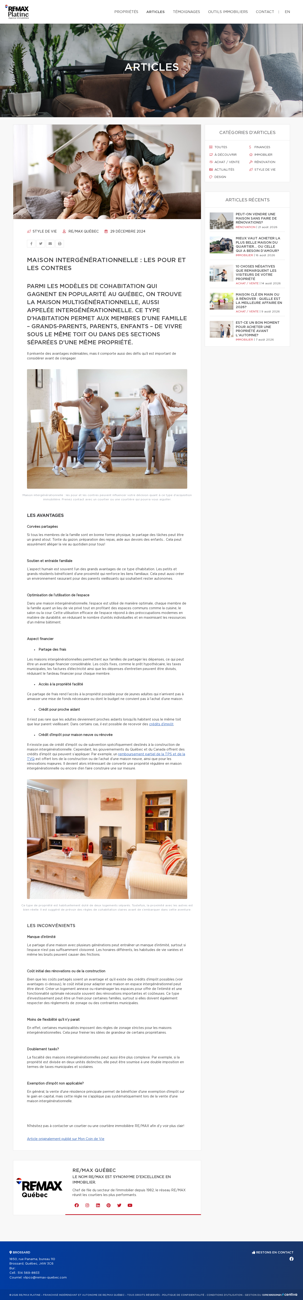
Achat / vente (227, 162)
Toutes (220, 147)
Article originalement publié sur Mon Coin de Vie (65, 1139)
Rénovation (264, 162)
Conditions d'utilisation (224, 1295)
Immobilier (263, 154)
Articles (155, 12)
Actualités (224, 169)
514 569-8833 (29, 1272)
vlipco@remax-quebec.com (45, 1277)
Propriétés (126, 12)
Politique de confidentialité (183, 1295)
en (287, 12)
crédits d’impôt (161, 724)
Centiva (289, 1294)
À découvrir (225, 154)
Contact (265, 12)
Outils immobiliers (228, 12)
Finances (262, 147)
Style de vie (44, 231)
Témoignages (186, 12)
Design (220, 177)
